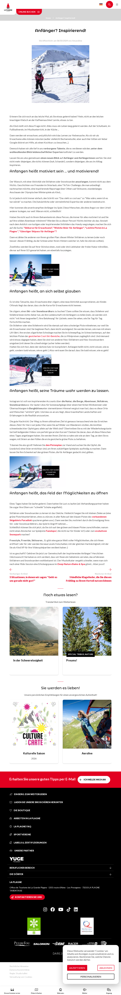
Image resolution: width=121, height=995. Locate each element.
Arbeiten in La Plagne (26, 818)
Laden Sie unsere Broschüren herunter (38, 802)
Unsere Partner (24, 850)
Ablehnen (105, 967)
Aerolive (87, 753)
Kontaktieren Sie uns (28, 897)
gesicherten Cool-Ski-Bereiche (44, 336)
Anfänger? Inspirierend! (65, 18)
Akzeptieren (77, 967)
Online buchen (27, 12)
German (101, 4)
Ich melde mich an (95, 779)
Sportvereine (22, 834)
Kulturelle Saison (34, 753)
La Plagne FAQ (22, 826)
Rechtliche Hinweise (19, 966)
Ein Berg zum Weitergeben (30, 794)
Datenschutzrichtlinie (20, 970)
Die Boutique (21, 810)
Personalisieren (90, 976)
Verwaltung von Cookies (21, 977)
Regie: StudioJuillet (18, 973)
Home (48, 18)
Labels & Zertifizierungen (29, 842)
